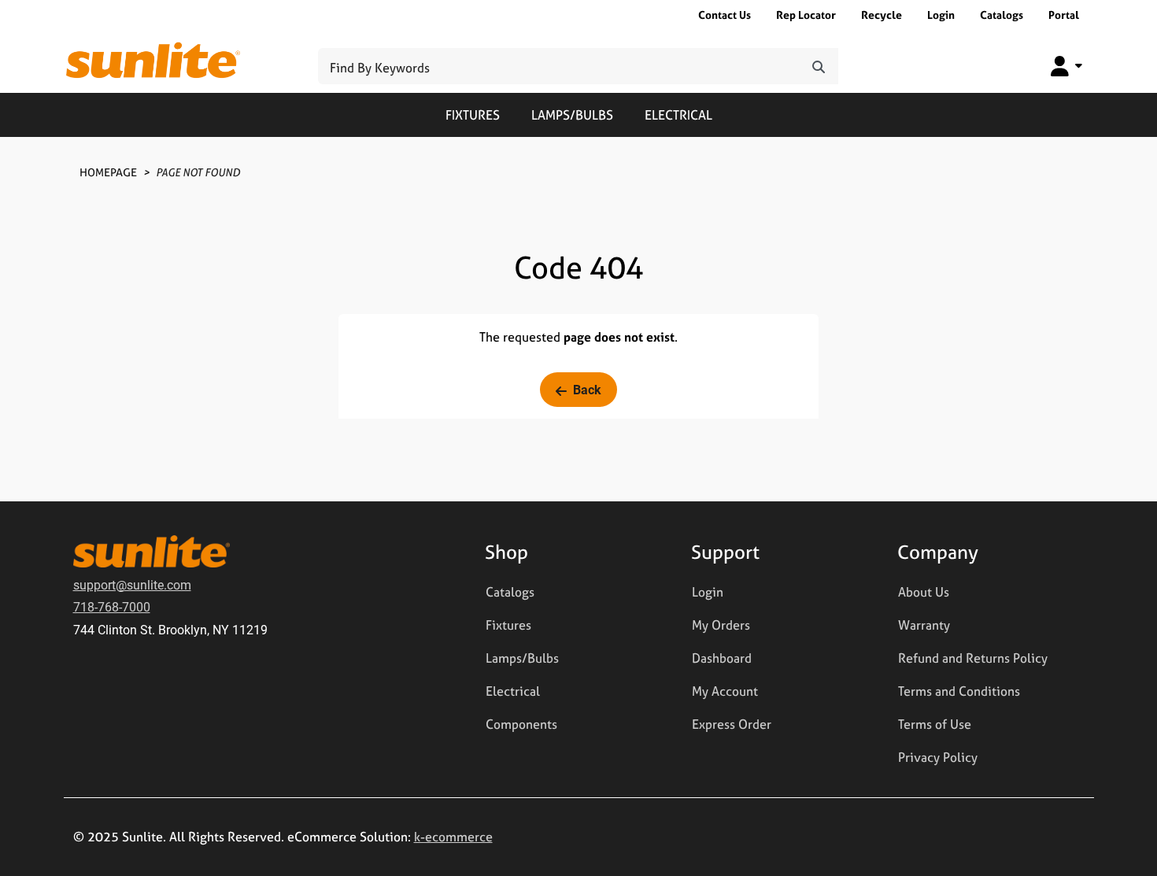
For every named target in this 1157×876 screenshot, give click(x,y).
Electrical (678, 115)
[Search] (818, 66)
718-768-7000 (111, 606)
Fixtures (472, 115)
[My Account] (1066, 65)
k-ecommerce (453, 836)
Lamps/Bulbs (572, 115)
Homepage (108, 171)
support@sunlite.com (132, 584)
